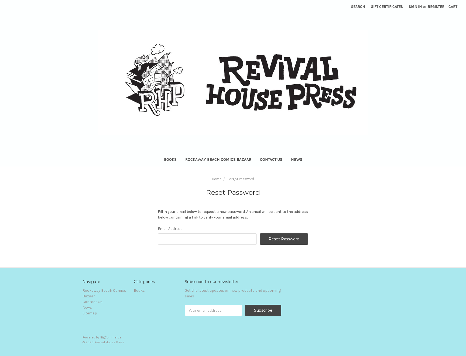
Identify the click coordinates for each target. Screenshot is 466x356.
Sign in (415, 6)
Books (170, 159)
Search (358, 6)
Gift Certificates (387, 6)
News (296, 159)
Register (436, 6)
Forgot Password (241, 179)
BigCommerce (110, 337)
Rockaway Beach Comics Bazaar (218, 159)
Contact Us (271, 159)
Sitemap (90, 313)
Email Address (170, 228)
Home (216, 179)
